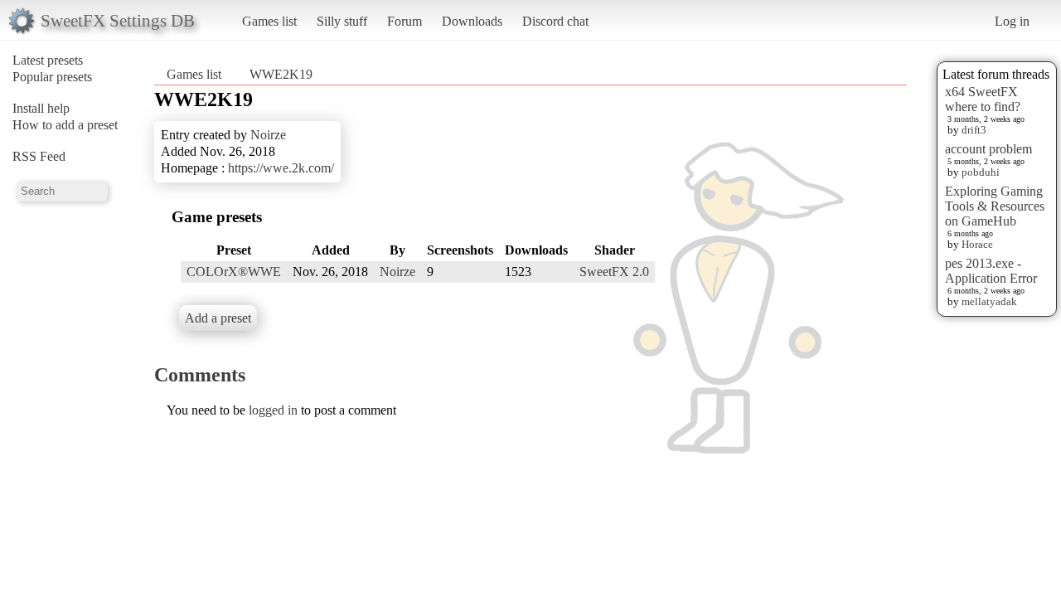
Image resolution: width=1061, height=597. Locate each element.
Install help (41, 108)
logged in (273, 410)
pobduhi (981, 172)
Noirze (268, 135)
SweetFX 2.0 (614, 272)
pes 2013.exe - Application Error (991, 270)
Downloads (472, 21)
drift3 (974, 130)
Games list (269, 21)
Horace (977, 244)
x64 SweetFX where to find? (982, 99)
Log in (1012, 21)
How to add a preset (65, 125)
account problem (988, 149)
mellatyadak (989, 301)
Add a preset (218, 318)
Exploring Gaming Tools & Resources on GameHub (994, 206)
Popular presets (52, 77)
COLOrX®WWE (234, 272)
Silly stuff (342, 21)
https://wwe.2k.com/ (281, 168)
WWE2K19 (281, 74)
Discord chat (555, 21)
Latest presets (47, 60)
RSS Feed (38, 156)
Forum (404, 21)
